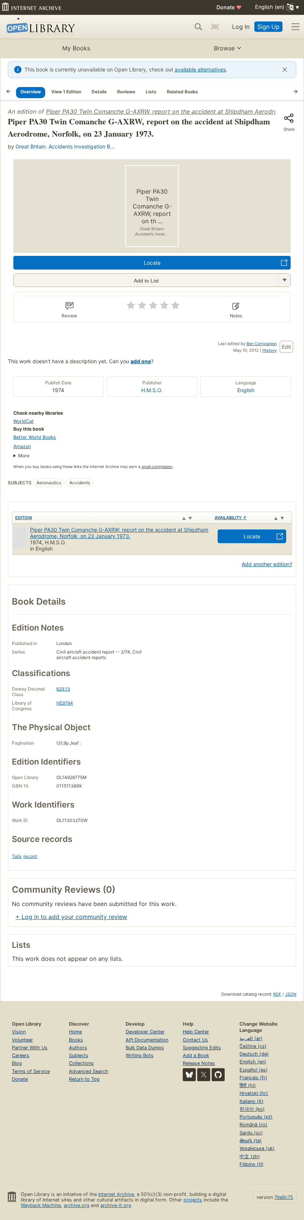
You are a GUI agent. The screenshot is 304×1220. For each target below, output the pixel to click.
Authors (78, 1047)
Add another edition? (267, 564)
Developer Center (145, 1032)
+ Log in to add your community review (71, 916)
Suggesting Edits (202, 1047)
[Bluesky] (189, 1074)
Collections (81, 1063)
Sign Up (268, 26)
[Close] (285, 69)
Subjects (78, 1055)
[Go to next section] (295, 92)
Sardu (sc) (251, 1133)
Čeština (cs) (253, 1046)
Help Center (196, 1032)
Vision (19, 1032)
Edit (286, 347)
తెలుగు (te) (250, 1140)
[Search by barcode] (215, 27)
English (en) (252, 1061)
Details (99, 91)
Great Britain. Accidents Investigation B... (65, 146)
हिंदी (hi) (247, 1085)
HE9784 (64, 703)
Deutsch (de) (254, 1054)
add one (140, 361)
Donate (229, 7)
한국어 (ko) (252, 1109)
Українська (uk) (257, 1148)
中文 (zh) (249, 1156)
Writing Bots (139, 1055)
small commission (157, 466)
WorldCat (23, 421)
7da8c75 (283, 1197)
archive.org (76, 1205)
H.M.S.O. (151, 390)
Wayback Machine (41, 1205)
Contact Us (195, 1040)
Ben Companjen (262, 343)
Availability (231, 517)
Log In (241, 26)
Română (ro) (253, 1124)
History (269, 350)
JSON (290, 994)
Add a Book (196, 1055)
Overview (30, 91)
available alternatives (200, 69)
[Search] (198, 27)
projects (193, 1200)
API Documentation (147, 1040)
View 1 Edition (66, 91)
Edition (23, 517)
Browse (224, 48)
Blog (17, 1063)
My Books (76, 48)
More (23, 455)
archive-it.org (115, 1205)
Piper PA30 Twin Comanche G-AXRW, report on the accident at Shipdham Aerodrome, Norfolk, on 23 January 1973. (119, 533)
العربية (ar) (250, 1038)
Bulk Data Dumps (145, 1047)
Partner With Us (29, 1047)
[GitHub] (218, 1074)
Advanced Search (88, 1071)
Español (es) (253, 1070)
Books (76, 1040)
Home (75, 1032)
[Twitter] (203, 1074)
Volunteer (22, 1040)
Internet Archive (116, 1194)
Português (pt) (255, 1117)
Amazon (22, 446)
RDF (277, 994)
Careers (20, 1055)
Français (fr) (253, 1077)
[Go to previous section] (8, 92)
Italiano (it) (251, 1101)
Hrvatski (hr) (253, 1093)
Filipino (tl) (251, 1164)
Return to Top (84, 1079)
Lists (151, 91)
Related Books (182, 91)
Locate (152, 263)
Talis (17, 856)
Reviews (126, 91)
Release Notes (199, 1063)
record (30, 856)
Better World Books (34, 437)
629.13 (63, 689)
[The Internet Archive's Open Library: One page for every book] (39, 27)
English (245, 390)
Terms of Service (31, 1071)
